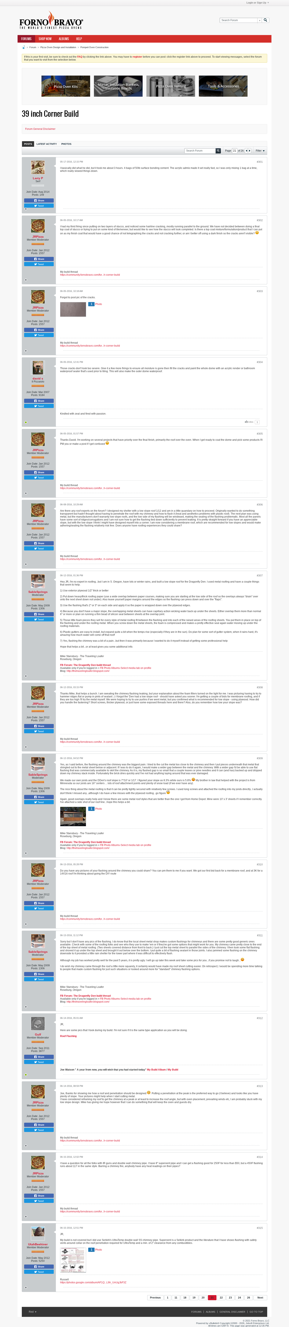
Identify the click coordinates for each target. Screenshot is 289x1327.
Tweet (40, 205)
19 (194, 1297)
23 (230, 1297)
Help (79, 39)
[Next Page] (249, 150)
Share (40, 200)
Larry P (38, 178)
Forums (26, 39)
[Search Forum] (265, 20)
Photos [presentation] (66, 144)
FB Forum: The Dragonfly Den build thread (85, 665)
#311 (260, 935)
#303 (260, 291)
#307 (260, 575)
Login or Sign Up (256, 2)
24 (239, 1297)
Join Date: (32, 191)
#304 (260, 362)
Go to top (256, 1312)
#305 (260, 433)
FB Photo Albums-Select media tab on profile (125, 668)
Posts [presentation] (28, 144)
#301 (260, 161)
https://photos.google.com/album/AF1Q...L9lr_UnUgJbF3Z (93, 1282)
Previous (155, 1297)
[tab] (28, 144)
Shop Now (45, 39)
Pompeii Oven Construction (94, 47)
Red (31, 1311)
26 (248, 1297)
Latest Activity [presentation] (47, 144)
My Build (172, 1069)
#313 (260, 1086)
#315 (260, 1228)
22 (221, 1297)
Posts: (35, 194)
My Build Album (156, 1069)
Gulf (38, 1034)
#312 (260, 1018)
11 (176, 1297)
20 (203, 1297)
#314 (260, 1157)
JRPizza (38, 236)
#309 (260, 758)
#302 (260, 220)
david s (38, 378)
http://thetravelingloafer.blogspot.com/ (88, 671)
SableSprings (38, 592)
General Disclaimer (232, 1312)
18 (184, 1297)
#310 (260, 864)
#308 (260, 687)
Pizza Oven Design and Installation (58, 47)
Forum (32, 47)
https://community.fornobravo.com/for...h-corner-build (90, 274)
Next (260, 1297)
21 (212, 1297)
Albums (64, 39)
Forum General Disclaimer (40, 128)
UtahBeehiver (38, 1244)
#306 (260, 504)
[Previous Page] (246, 150)
